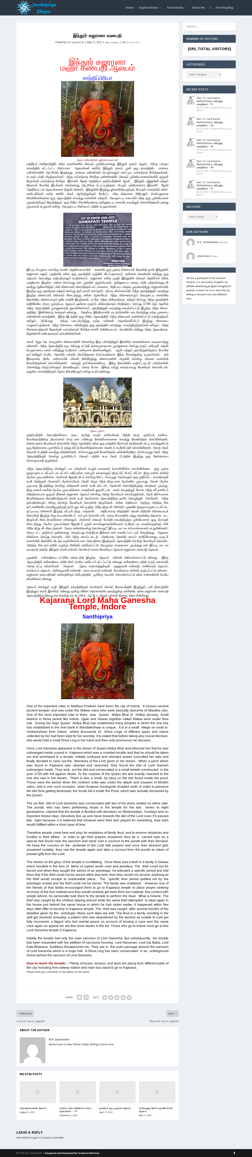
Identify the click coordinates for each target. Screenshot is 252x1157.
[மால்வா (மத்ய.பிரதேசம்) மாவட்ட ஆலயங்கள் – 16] (77, 1092)
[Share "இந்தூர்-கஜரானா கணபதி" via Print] (86, 997)
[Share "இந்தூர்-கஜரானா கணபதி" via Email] (79, 997)
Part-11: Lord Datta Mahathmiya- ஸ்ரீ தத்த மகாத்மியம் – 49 (210, 143)
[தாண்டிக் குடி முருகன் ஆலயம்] (117, 1092)
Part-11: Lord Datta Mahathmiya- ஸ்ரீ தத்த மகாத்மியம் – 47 (210, 185)
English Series (148, 7)
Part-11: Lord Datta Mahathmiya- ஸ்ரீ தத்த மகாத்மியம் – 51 (210, 101)
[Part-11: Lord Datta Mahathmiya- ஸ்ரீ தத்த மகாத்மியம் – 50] (190, 121)
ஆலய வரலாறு (112, 42)
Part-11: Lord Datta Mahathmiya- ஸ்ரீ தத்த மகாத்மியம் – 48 (210, 164)
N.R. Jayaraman (75, 42)
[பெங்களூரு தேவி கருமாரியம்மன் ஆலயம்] (157, 1092)
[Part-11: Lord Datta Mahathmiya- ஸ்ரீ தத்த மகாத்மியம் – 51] (190, 100)
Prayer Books (217, 107)
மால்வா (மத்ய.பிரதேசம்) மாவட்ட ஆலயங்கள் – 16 (76, 1109)
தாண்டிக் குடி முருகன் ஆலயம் (115, 1108)
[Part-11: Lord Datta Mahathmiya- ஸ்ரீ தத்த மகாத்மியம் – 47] (190, 184)
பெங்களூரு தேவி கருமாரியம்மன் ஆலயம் (156, 1109)
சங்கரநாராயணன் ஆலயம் (33, 1108)
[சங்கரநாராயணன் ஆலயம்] (38, 1092)
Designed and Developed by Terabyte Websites (72, 1153)
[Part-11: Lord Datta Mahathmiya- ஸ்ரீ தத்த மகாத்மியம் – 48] (190, 163)
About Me (198, 7)
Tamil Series (175, 7)
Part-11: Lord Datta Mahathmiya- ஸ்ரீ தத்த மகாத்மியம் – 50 (210, 122)
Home (130, 7)
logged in (36, 1137)
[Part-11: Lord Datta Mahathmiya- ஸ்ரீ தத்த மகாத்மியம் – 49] (190, 142)
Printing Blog (224, 7)
